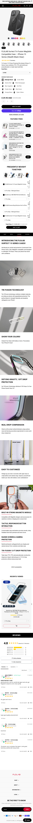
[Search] (24, 5)
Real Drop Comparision (13, 425)
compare (19, 234)
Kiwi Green (19, 89)
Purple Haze (8, 89)
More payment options (16, 114)
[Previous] (2, 44)
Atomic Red (8, 83)
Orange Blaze (8, 92)
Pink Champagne (20, 83)
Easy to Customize (11, 469)
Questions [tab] (13, 666)
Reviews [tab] (4, 666)
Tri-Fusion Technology (13, 290)
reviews (27, 234)
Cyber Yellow (20, 92)
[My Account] (27, 5)
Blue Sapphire (9, 86)
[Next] (30, 44)
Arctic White (20, 79)
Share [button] (4, 687)
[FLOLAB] (16, 5)
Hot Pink (19, 86)
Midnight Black (9, 79)
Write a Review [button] (17, 658)
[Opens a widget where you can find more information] (27, 820)
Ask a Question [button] (17, 662)
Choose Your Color (7, 77)
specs (11, 234)
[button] (29, 687)
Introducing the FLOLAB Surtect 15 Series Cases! (14, 241)
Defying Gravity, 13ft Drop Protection (14, 380)
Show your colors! (11, 337)
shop (5, 234)
